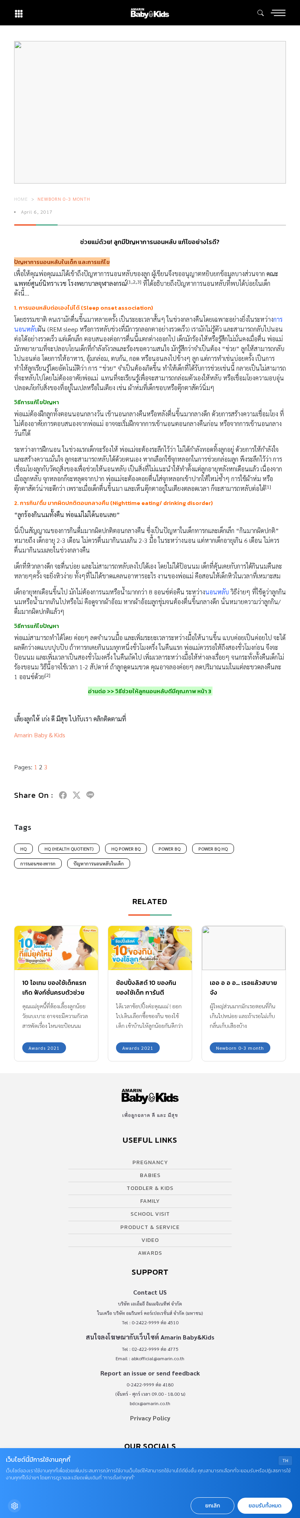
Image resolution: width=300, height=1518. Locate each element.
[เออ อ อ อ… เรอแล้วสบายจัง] (244, 948)
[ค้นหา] (260, 13)
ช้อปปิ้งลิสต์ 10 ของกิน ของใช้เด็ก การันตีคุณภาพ (146, 992)
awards (150, 1253)
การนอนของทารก (37, 863)
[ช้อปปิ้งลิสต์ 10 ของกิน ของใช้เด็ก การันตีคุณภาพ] (150, 948)
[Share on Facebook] (63, 795)
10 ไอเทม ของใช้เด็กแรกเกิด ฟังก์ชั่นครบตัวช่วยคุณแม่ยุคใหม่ (54, 992)
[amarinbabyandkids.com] (149, 13)
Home (21, 199)
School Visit (150, 1214)
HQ (23, 849)
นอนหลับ (217, 592)
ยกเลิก (212, 1506)
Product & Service (150, 1227)
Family (150, 1201)
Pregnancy (150, 1162)
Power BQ (169, 849)
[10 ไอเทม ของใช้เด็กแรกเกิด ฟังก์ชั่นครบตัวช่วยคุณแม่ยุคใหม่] (56, 948)
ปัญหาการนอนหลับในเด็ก (98, 863)
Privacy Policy (150, 1418)
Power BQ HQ (213, 849)
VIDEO (150, 1240)
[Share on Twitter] (76, 795)
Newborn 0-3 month (64, 199)
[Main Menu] (278, 12)
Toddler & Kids (150, 1188)
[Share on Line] (90, 795)
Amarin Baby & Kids (39, 735)
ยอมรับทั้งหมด (264, 1506)
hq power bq (126, 849)
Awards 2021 (44, 1048)
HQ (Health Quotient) (69, 849)
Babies (150, 1175)
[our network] (18, 13)
